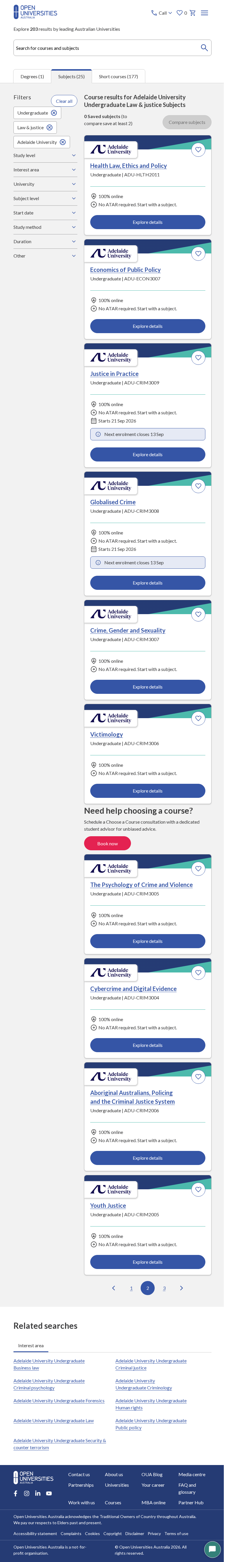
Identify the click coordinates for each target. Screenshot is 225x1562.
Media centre (145, 1476)
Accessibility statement (35, 1528)
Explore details (60, 233)
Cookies (92, 1528)
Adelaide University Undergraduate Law (53, 1290)
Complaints (70, 1528)
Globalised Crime (142, 281)
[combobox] (112, 48)
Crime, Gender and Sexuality (57, 416)
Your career (64, 1487)
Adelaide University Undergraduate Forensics (58, 1270)
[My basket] (192, 13)
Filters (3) (188, 102)
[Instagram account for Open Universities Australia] (26, 1464)
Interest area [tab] (30, 1215)
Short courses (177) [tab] (118, 76)
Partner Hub (65, 1497)
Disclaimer (134, 1528)
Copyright (112, 1528)
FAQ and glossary (110, 1487)
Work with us (145, 1487)
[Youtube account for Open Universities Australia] (48, 1464)
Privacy (154, 1528)
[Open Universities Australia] (35, 17)
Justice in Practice (43, 281)
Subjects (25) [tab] (71, 76)
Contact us (24, 1476)
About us (62, 1476)
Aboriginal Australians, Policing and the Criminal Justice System (51, 686)
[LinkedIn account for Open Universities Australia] (37, 1464)
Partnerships (184, 1476)
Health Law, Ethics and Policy (57, 170)
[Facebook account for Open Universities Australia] (15, 1464)
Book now (184, 505)
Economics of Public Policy (154, 170)
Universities (25, 1487)
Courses (179, 1487)
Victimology (135, 416)
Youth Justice (137, 678)
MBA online (25, 1497)
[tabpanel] (112, 695)
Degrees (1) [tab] (32, 76)
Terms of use (176, 1528)
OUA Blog (102, 1476)
